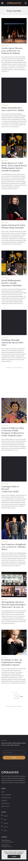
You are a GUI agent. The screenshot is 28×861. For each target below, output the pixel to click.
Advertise (4, 800)
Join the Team (5, 803)
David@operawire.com (6, 846)
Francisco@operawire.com (7, 842)
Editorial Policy (5, 797)
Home (2, 792)
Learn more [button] (19, 853)
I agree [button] (14, 856)
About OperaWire (6, 794)
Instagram (6, 823)
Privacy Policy (5, 806)
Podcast (5, 830)
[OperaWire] (14, 3)
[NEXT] (17, 697)
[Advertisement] (14, 380)
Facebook (6, 816)
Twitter (5, 819)
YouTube (6, 827)
